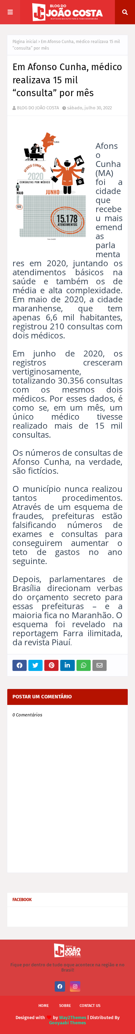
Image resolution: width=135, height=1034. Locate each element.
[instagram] (75, 986)
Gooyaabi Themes (67, 1022)
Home (43, 1005)
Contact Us (90, 1005)
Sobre (65, 1005)
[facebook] (60, 986)
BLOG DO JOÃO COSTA (38, 107)
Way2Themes (72, 1017)
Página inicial (24, 41)
